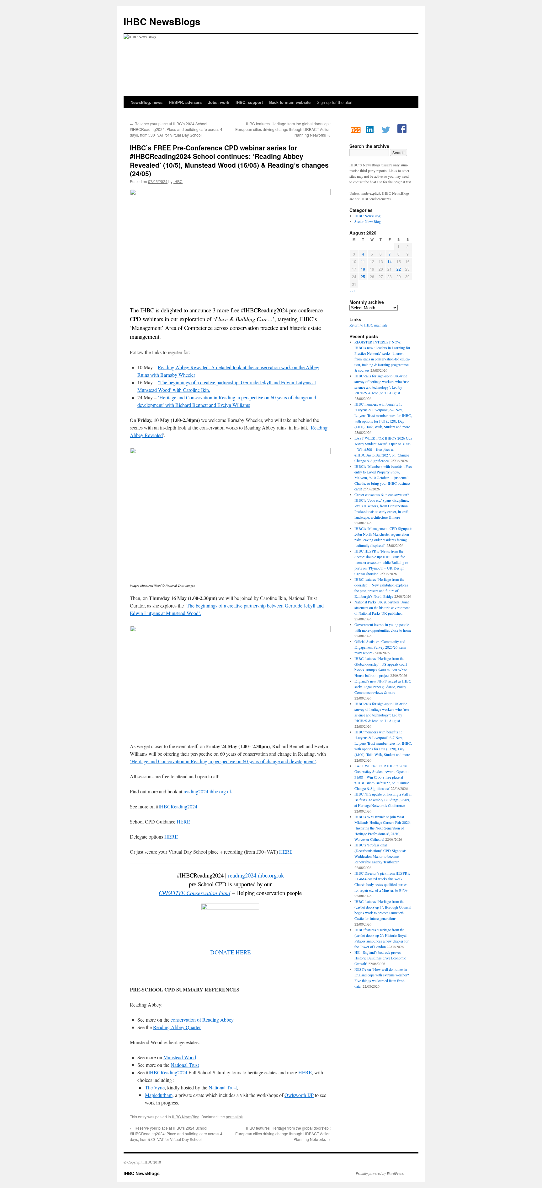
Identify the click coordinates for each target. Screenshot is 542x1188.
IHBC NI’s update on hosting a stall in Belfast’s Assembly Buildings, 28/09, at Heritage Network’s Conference (383, 799)
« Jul (353, 290)
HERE (183, 821)
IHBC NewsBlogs (162, 21)
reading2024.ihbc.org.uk (207, 791)
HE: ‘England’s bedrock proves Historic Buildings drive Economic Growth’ (380, 958)
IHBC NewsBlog (185, 1116)
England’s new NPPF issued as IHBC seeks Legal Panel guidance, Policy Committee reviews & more (382, 686)
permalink (234, 1116)
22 (398, 269)
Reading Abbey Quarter (177, 1027)
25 (363, 276)
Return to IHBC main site (368, 324)
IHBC (178, 181)
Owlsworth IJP (299, 1095)
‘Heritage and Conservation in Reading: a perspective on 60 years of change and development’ (223, 761)
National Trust (185, 1064)
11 (363, 261)
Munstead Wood (179, 1057)
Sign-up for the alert (335, 102)
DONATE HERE (230, 952)
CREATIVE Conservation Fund (194, 893)
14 (389, 261)
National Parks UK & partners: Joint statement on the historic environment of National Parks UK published (382, 607)
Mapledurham (159, 1095)
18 (363, 269)
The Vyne (155, 1087)
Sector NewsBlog (367, 221)
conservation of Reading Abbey (202, 1019)
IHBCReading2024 (177, 806)
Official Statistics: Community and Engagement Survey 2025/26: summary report (380, 647)
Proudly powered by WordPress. (380, 1173)
